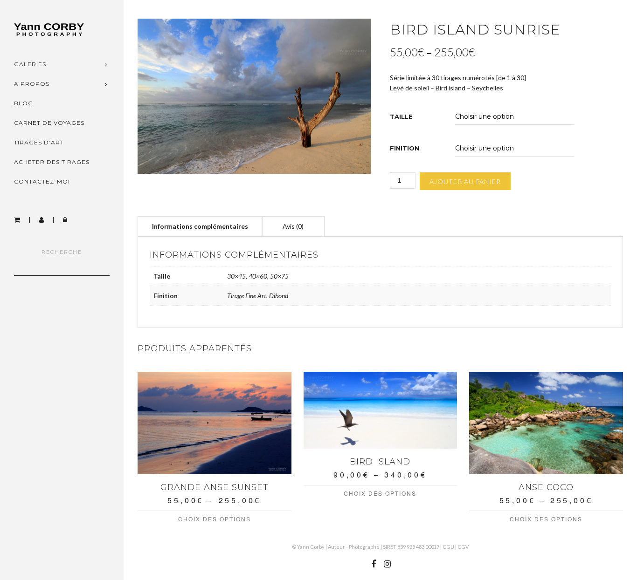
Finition (404, 148)
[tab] (200, 226)
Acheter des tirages (52, 161)
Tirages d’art (39, 142)
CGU (448, 547)
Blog (23, 103)
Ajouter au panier (465, 181)
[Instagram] (387, 564)
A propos (31, 83)
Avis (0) (293, 226)
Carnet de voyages (49, 122)
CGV (463, 547)
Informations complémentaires (200, 226)
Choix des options (214, 519)
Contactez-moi (42, 181)
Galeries (30, 64)
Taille (401, 117)
